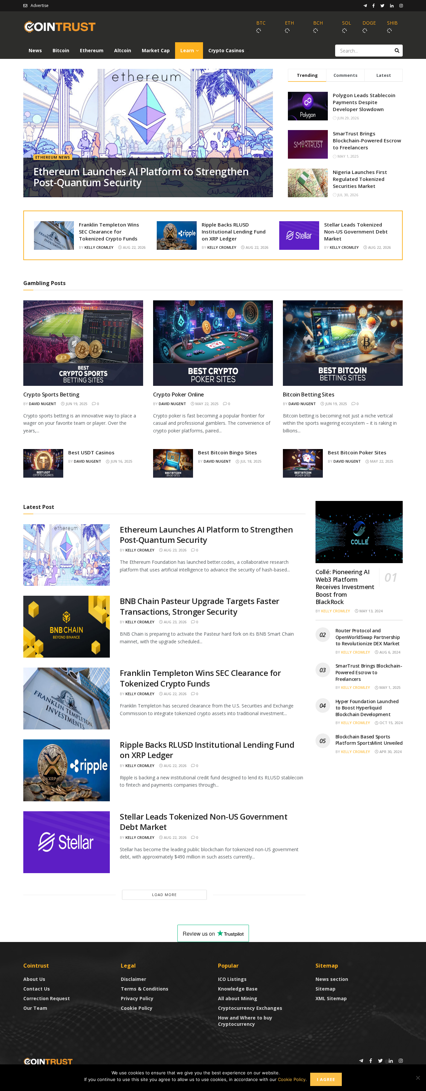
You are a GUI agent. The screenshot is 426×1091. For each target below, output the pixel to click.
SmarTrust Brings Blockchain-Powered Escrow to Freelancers (367, 140)
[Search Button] (397, 51)
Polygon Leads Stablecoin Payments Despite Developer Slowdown (364, 102)
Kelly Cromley (99, 247)
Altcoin (122, 50)
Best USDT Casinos (91, 452)
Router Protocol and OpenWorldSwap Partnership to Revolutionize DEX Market (367, 637)
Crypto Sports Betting (51, 394)
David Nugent (42, 403)
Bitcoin (61, 50)
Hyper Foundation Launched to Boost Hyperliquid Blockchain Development (367, 707)
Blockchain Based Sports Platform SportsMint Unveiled (369, 739)
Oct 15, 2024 (390, 722)
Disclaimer (133, 979)
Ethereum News (52, 157)
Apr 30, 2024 (389, 751)
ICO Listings (232, 979)
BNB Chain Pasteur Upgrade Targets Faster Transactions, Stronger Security (199, 606)
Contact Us (36, 989)
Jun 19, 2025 (76, 403)
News (35, 50)
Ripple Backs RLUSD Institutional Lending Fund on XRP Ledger (234, 231)
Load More (164, 894)
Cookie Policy (136, 1008)
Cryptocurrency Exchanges (250, 1008)
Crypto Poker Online (178, 394)
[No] (417, 1077)
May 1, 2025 (389, 687)
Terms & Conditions (144, 989)
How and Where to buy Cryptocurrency (245, 1020)
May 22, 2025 (206, 403)
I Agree (326, 1079)
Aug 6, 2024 (389, 652)
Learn (187, 50)
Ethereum (92, 50)
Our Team (35, 1008)
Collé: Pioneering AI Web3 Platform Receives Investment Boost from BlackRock (345, 587)
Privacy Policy (137, 998)
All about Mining (237, 998)
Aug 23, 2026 (174, 549)
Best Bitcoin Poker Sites (357, 452)
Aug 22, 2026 (133, 247)
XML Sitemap (331, 998)
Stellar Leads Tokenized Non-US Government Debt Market (356, 231)
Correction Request (46, 998)
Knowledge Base (238, 989)
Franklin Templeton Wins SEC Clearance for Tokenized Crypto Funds (109, 231)
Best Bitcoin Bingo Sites (227, 452)
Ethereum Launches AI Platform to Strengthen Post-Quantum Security (141, 177)
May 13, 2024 (370, 610)
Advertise (40, 5)
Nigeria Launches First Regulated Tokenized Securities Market (360, 179)
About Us (34, 979)
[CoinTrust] (48, 1061)
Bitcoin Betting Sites (308, 394)
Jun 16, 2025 (120, 461)
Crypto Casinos (226, 50)
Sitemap (325, 989)
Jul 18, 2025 (250, 461)
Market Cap (156, 50)
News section (332, 979)
